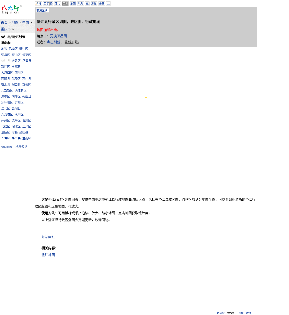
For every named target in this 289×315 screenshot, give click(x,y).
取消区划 (41, 10)
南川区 (19, 72)
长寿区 (5, 138)
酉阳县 (5, 78)
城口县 (16, 84)
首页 (4, 22)
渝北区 (16, 126)
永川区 (19, 114)
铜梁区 (26, 55)
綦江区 (23, 48)
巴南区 (13, 48)
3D (87, 3)
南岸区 (16, 96)
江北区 (5, 108)
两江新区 (21, 90)
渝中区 (5, 96)
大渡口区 (7, 72)
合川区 (26, 120)
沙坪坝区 (7, 102)
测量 (94, 3)
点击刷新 (53, 42)
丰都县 (16, 66)
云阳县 (16, 108)
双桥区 (26, 84)
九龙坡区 (7, 114)
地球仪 (221, 312)
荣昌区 (5, 55)
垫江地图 (48, 255)
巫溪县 (26, 60)
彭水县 (5, 84)
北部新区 (7, 90)
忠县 (15, 132)
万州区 (19, 102)
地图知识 (21, 146)
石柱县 (26, 78)
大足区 (16, 60)
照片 (57, 3)
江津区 (26, 126)
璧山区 (16, 55)
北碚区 (5, 126)
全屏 (101, 3)
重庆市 (6, 29)
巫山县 (23, 132)
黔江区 (5, 66)
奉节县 (16, 138)
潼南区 (26, 138)
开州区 (5, 120)
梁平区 (16, 120)
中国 (25, 22)
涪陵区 (5, 132)
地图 (15, 22)
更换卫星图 (58, 36)
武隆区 (16, 78)
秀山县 (26, 96)
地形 (80, 3)
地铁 (4, 48)
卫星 (46, 3)
